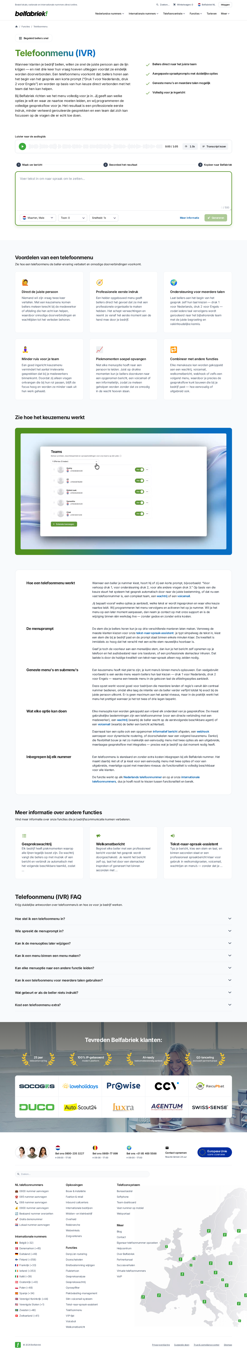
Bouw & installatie (76, 1191)
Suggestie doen (181, 1344)
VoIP (119, 1276)
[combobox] (84, 1174)
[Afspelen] (22, 146)
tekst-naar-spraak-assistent (155, 633)
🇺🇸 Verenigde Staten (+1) (29, 1304)
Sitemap (228, 1344)
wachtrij (162, 596)
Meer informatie (189, 217)
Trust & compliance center (207, 1344)
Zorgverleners (74, 1235)
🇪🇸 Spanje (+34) (24, 1293)
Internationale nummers (31, 1236)
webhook (203, 731)
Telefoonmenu (40, 26)
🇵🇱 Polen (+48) (24, 1287)
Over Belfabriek (126, 1253)
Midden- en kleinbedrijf (79, 1213)
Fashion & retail (74, 1196)
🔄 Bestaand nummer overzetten (34, 1213)
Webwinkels (72, 1230)
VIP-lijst (70, 1315)
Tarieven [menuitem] (212, 13)
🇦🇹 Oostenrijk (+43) (26, 1281)
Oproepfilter (73, 1287)
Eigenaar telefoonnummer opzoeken (137, 1242)
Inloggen (225, 4)
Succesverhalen (126, 1265)
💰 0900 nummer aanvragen (31, 1207)
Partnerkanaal (125, 1259)
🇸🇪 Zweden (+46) (25, 1310)
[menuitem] (110, 13)
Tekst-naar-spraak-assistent (82, 1304)
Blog (119, 1231)
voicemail (183, 596)
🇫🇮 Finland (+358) (25, 1259)
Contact (121, 1237)
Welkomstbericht (75, 1326)
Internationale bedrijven (79, 1207)
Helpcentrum (124, 1248)
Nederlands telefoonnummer (143, 777)
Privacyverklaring (161, 1344)
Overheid (71, 1219)
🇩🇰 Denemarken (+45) (28, 1248)
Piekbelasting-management (81, 1293)
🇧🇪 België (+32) (24, 1242)
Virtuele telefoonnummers (131, 1270)
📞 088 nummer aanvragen (31, 1202)
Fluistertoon (72, 1270)
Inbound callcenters (77, 1202)
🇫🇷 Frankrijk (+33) (25, 1265)
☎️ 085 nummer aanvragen (31, 1196)
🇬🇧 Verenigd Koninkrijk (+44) (31, 1298)
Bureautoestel (124, 1191)
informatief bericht (165, 731)
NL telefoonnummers (29, 1185)
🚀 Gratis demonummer (28, 1219)
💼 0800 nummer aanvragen (31, 1191)
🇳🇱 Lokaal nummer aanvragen (32, 1224)
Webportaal (123, 1213)
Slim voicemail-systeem (79, 1298)
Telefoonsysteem (128, 1185)
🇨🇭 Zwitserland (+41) (27, 1315)
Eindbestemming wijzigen (80, 1265)
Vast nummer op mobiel (130, 1207)
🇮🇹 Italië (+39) (23, 1276)
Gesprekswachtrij (76, 1281)
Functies (26, 26)
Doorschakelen (74, 1259)
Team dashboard (126, 1202)
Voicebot (71, 1321)
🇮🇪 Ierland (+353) (25, 1270)
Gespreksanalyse (75, 1276)
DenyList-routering (76, 1253)
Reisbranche (73, 1224)
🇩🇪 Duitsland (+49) (26, 1253)
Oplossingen (74, 1185)
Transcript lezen (216, 146)
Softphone (123, 1196)
